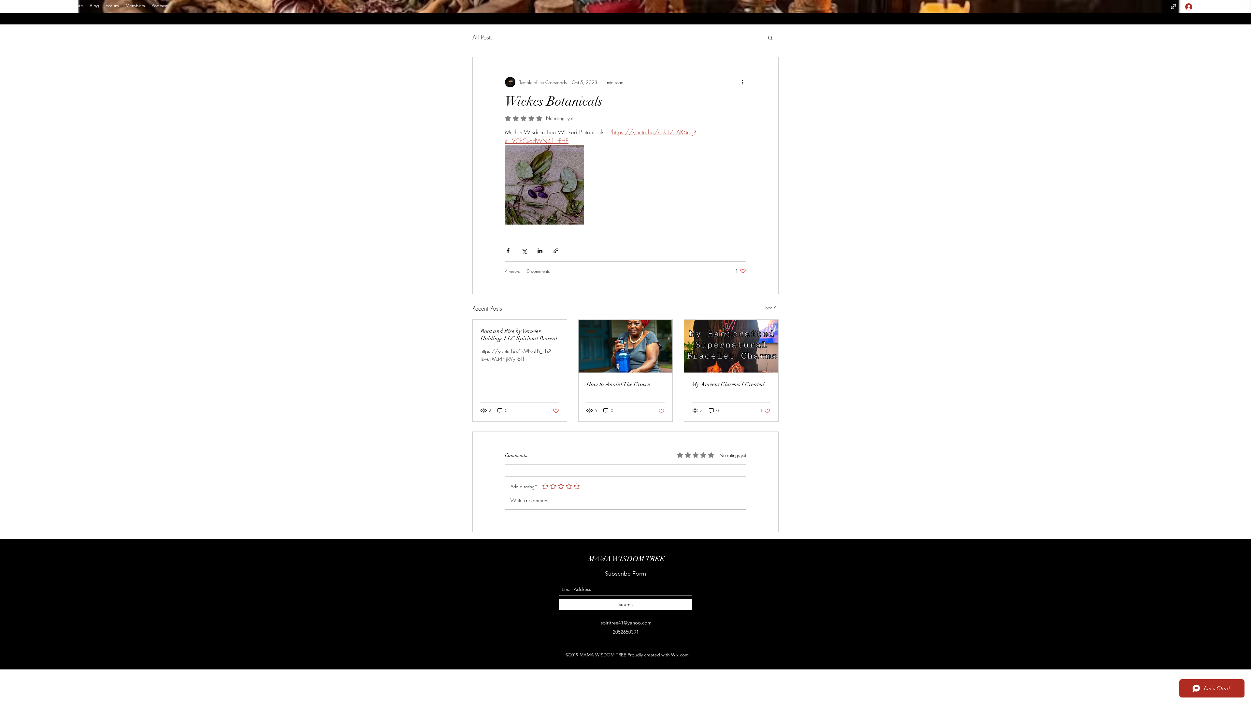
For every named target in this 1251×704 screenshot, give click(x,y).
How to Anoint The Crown (618, 384)
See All (772, 307)
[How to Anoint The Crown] (626, 346)
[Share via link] (556, 251)
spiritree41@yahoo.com (626, 623)
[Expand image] (544, 185)
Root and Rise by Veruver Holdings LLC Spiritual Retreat (519, 335)
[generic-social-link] (1173, 6)
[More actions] (742, 82)
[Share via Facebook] (508, 251)
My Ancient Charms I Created (728, 384)
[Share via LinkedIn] (540, 251)
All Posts (482, 37)
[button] (1221, 6)
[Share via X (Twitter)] (524, 251)
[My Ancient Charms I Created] (731, 346)
